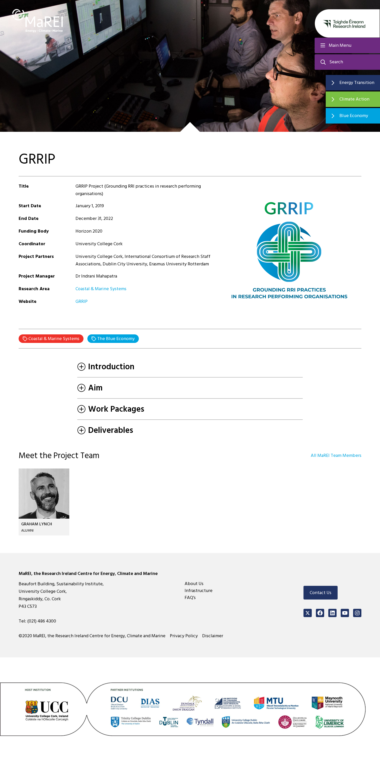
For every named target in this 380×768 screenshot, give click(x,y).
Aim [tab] (95, 388)
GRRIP (81, 301)
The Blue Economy (115, 338)
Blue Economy (353, 115)
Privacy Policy (184, 636)
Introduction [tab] (111, 366)
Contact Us (320, 592)
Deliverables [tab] (110, 430)
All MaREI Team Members (336, 455)
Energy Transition (356, 82)
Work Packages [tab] (116, 409)
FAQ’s (190, 597)
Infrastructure (198, 590)
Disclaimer (212, 636)
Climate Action (354, 99)
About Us (194, 583)
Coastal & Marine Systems (101, 289)
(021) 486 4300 (41, 621)
